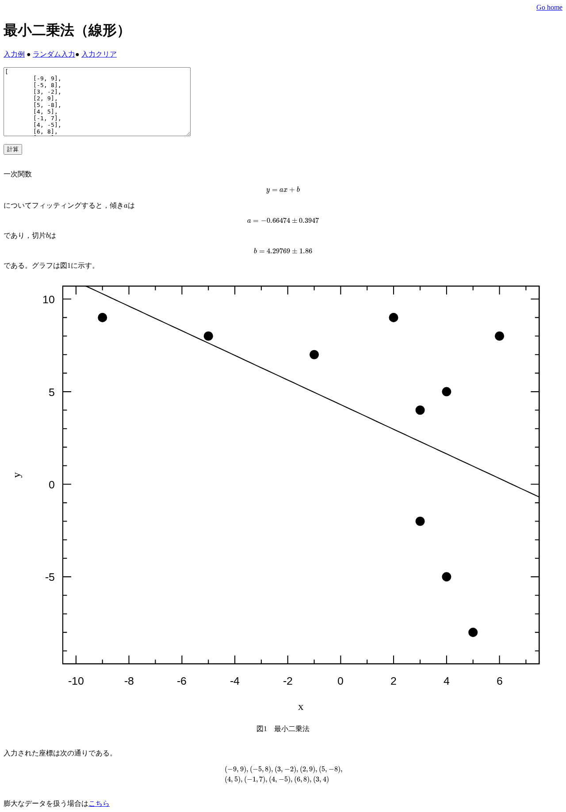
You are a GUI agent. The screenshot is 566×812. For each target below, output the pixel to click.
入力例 (14, 54)
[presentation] (283, 190)
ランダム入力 (54, 54)
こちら (99, 803)
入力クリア (99, 54)
